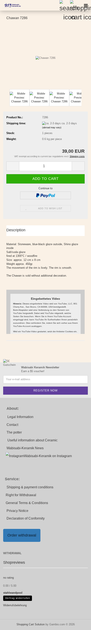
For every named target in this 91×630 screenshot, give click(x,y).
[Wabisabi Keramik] (10, 5)
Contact (12, 425)
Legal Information (20, 417)
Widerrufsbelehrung (15, 605)
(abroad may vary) (51, 127)
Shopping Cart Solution (31, 624)
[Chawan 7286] (45, 56)
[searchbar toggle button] (64, 5)
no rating (8, 577)
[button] (12, 166)
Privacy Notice (17, 511)
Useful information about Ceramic (32, 440)
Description (15, 230)
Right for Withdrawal (21, 495)
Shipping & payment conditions (30, 487)
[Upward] (79, 624)
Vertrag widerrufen (17, 598)
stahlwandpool (12, 592)
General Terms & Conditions (27, 503)
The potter (14, 432)
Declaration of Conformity (26, 518)
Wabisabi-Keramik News (25, 448)
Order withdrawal (21, 535)
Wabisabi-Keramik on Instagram (48, 456)
